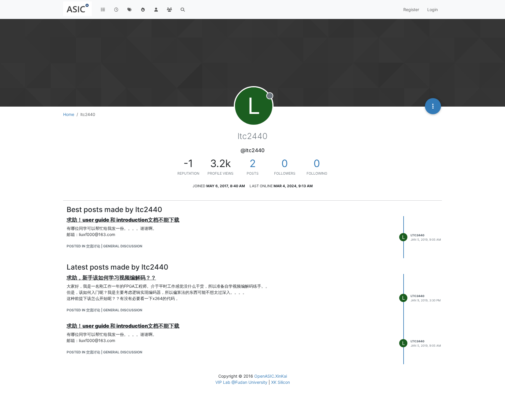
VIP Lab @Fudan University (241, 382)
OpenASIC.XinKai (270, 376)
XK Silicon (280, 382)
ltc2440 (417, 235)
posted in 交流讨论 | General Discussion (104, 246)
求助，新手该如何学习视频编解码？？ (111, 278)
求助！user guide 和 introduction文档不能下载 (123, 220)
